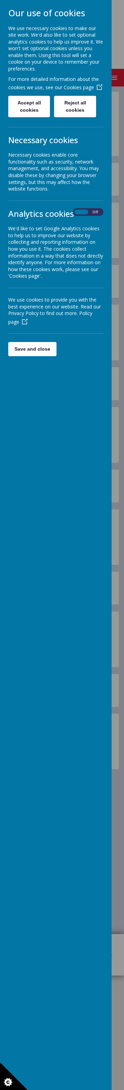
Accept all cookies (29, 106)
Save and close (32, 349)
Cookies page (79, 87)
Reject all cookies (75, 106)
